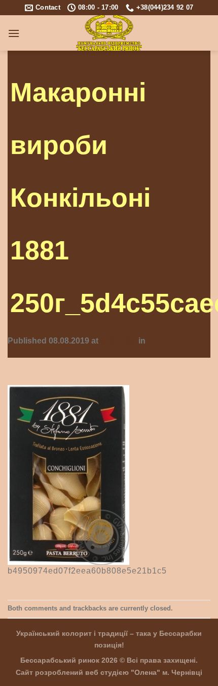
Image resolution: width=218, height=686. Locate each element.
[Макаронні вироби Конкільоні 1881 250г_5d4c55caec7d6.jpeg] (68, 474)
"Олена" (145, 672)
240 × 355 (118, 340)
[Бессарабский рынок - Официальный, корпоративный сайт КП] (109, 33)
